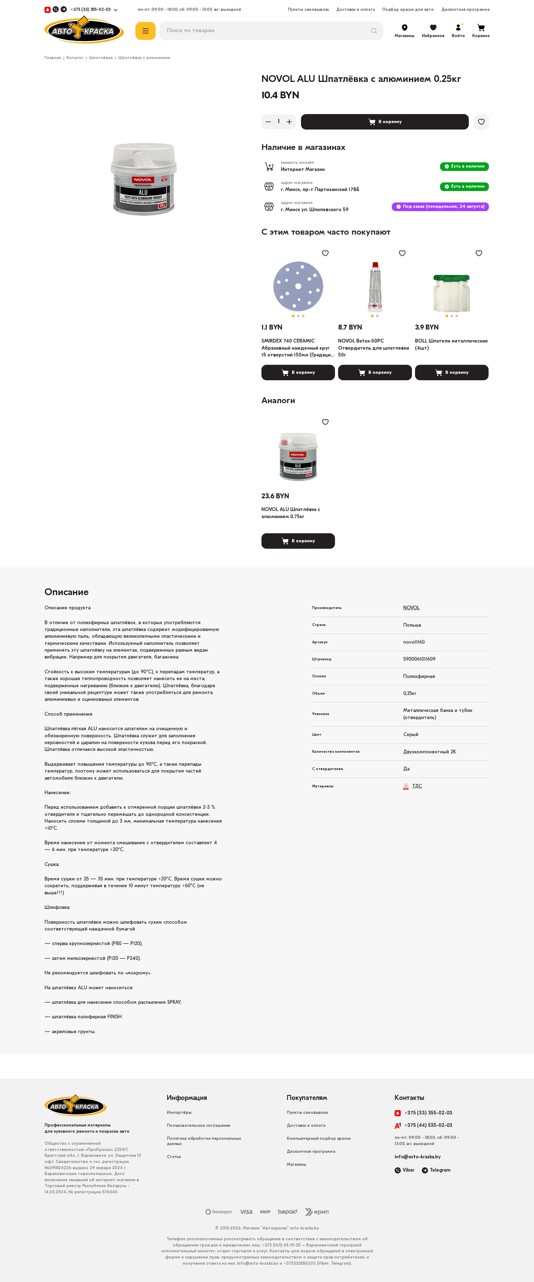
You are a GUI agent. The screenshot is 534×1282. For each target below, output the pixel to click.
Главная (52, 58)
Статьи (174, 1157)
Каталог (74, 58)
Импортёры (179, 1112)
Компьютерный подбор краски (318, 1138)
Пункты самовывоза (308, 10)
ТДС (417, 786)
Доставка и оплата (355, 10)
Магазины (296, 1164)
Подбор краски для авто (408, 10)
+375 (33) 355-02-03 (90, 10)
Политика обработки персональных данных (204, 1141)
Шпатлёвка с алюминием (144, 58)
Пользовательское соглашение (198, 1125)
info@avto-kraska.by (418, 1157)
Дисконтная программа (465, 10)
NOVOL (411, 608)
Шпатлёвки (101, 58)
